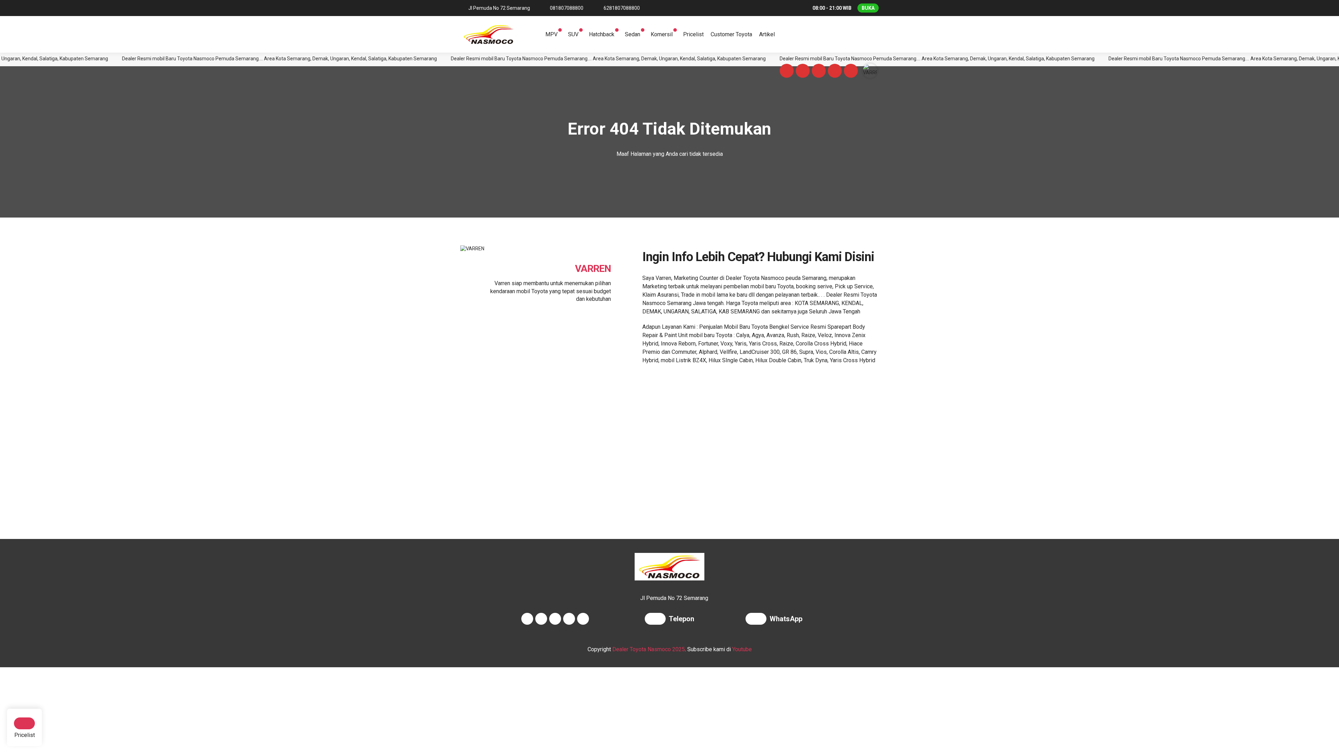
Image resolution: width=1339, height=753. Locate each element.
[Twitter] (818, 72)
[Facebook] (786, 72)
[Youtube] (834, 72)
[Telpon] (657, 619)
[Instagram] (802, 72)
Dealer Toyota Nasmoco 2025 (648, 649)
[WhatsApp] (758, 619)
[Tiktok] (850, 72)
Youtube (742, 649)
